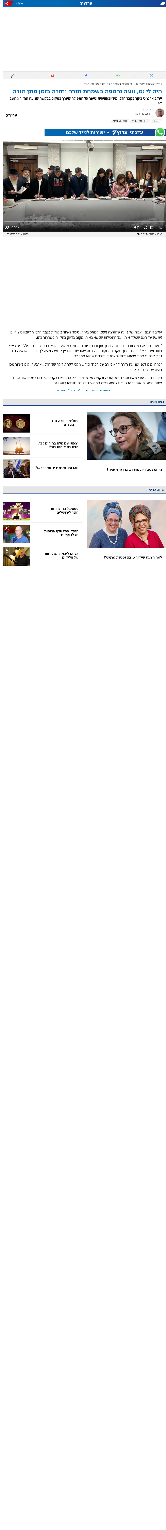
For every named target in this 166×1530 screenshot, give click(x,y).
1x (157, 227)
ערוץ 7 (156, 84)
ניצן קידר (144, 109)
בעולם (147, 84)
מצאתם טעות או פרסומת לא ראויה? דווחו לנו (81, 390)
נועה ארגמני (117, 121)
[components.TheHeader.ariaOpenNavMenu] (139, 3)
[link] (123, 446)
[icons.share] (6, 3)
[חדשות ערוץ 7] (83, 3)
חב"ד (153, 121)
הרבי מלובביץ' (137, 121)
